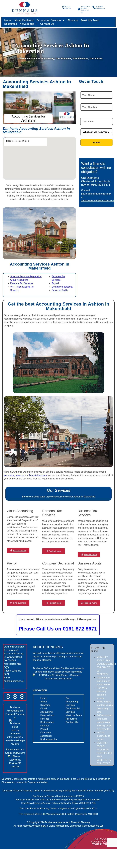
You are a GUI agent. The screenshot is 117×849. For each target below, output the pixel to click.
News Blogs (27, 23)
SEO (43, 826)
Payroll (55, 283)
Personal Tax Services (21, 283)
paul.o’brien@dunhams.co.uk (96, 193)
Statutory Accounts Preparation (26, 276)
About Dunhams (24, 20)
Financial (72, 20)
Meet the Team (90, 20)
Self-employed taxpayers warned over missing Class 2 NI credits (104, 722)
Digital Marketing (57, 826)
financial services (38, 475)
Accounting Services (49, 20)
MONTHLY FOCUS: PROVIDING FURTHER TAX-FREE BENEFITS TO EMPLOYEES (105, 753)
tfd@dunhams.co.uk (14, 681)
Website (36, 826)
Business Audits (60, 290)
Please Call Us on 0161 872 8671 (58, 629)
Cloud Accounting (19, 280)
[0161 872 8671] (94, 7)
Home (7, 20)
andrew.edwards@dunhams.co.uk (98, 200)
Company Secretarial (62, 287)
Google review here (15, 753)
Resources (10, 23)
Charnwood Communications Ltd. (86, 826)
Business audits (48, 739)
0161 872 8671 (99, 6)
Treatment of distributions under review (104, 681)
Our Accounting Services (72, 701)
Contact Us (47, 23)
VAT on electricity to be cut (103, 736)
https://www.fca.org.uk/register (36, 803)
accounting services (14, 475)
